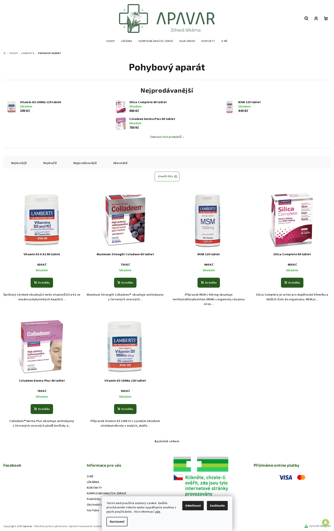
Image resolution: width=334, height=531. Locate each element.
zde (157, 512)
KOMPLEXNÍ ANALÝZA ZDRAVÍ (106, 493)
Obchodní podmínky (101, 505)
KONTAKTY (94, 488)
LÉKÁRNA (93, 482)
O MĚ (90, 476)
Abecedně (120, 163)
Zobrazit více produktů (166, 137)
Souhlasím (217, 506)
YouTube (93, 510)
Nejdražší (50, 163)
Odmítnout (193, 506)
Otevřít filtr (165, 176)
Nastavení (117, 521)
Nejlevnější (19, 163)
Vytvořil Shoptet (320, 526)
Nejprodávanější (85, 163)
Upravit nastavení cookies (86, 526)
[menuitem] (110, 41)
